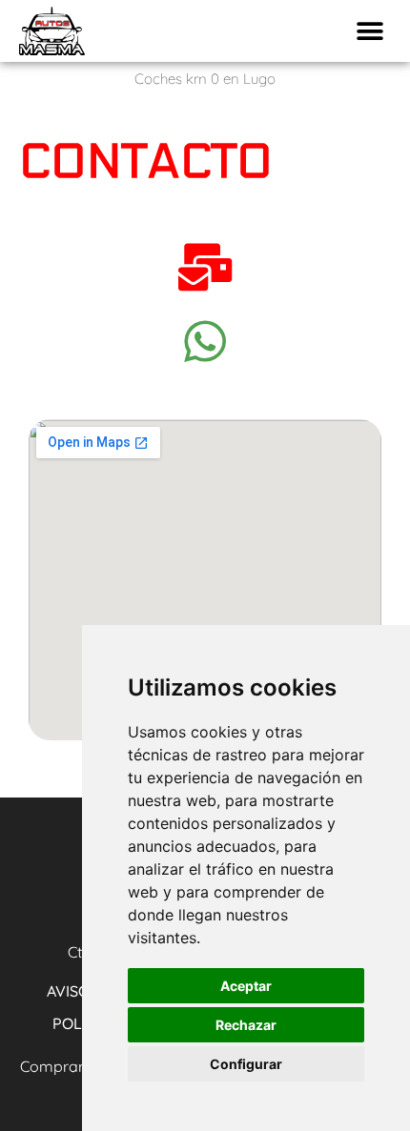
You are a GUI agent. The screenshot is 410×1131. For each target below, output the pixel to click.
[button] (369, 31)
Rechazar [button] (246, 1025)
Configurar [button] (246, 1064)
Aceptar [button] (246, 986)
